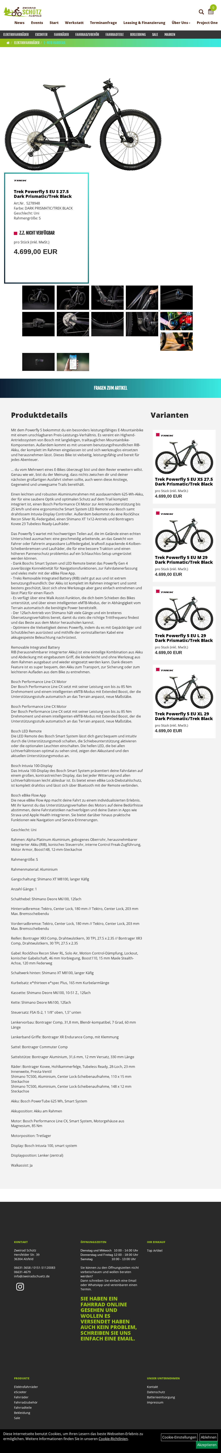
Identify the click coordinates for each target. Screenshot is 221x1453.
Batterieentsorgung (161, 1397)
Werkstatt (74, 22)
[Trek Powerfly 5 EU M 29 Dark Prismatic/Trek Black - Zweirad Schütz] (184, 531)
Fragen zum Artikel (110, 388)
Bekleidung (138, 34)
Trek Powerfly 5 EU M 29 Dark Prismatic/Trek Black (184, 559)
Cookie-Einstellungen (179, 1437)
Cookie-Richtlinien (113, 1438)
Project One (207, 22)
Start (54, 22)
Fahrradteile (115, 34)
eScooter (41, 34)
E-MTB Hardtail (55, 43)
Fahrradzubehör (87, 34)
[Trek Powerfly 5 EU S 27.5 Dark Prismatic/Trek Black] (83, 115)
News (19, 22)
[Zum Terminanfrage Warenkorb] (210, 12)
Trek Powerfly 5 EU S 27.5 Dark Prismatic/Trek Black (43, 194)
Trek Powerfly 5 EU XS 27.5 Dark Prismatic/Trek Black (184, 481)
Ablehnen (208, 1437)
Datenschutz (156, 1392)
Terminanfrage (103, 22)
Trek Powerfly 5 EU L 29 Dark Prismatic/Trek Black (184, 638)
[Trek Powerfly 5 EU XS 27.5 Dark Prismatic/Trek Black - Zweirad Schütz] (184, 453)
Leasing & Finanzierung (144, 22)
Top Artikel (155, 1250)
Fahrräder (61, 34)
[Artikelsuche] (201, 12)
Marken (169, 34)
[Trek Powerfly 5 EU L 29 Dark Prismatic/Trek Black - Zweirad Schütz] (184, 610)
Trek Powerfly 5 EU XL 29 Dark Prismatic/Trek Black (184, 716)
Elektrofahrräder (16, 34)
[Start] (8, 43)
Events (37, 22)
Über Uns (180, 22)
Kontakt (152, 1387)
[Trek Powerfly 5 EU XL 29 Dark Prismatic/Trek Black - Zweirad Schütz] (184, 688)
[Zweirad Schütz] (22, 11)
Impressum (155, 1402)
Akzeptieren (206, 1444)
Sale (155, 34)
